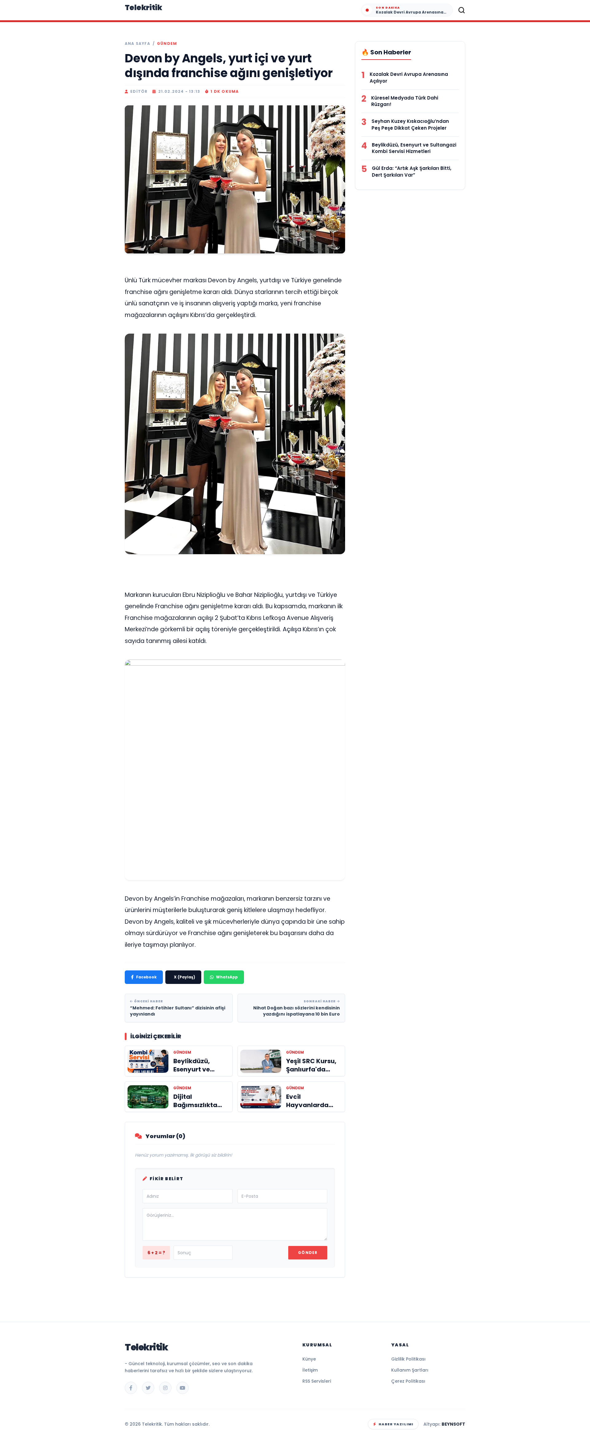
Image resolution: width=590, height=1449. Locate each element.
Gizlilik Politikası (408, 1359)
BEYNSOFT (453, 1424)
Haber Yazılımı (396, 1424)
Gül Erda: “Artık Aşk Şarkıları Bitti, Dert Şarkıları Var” (411, 171)
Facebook (146, 977)
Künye (309, 1359)
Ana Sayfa (137, 43)
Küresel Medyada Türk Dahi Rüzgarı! (404, 101)
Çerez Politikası (408, 1381)
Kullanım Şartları (409, 1370)
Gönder (307, 1252)
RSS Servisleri (316, 1381)
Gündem (167, 43)
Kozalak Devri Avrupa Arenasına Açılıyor (409, 77)
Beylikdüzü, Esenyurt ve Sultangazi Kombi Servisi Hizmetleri (414, 148)
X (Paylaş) (184, 977)
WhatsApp (227, 977)
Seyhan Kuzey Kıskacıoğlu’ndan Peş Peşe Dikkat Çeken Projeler (410, 124)
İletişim (310, 1370)
